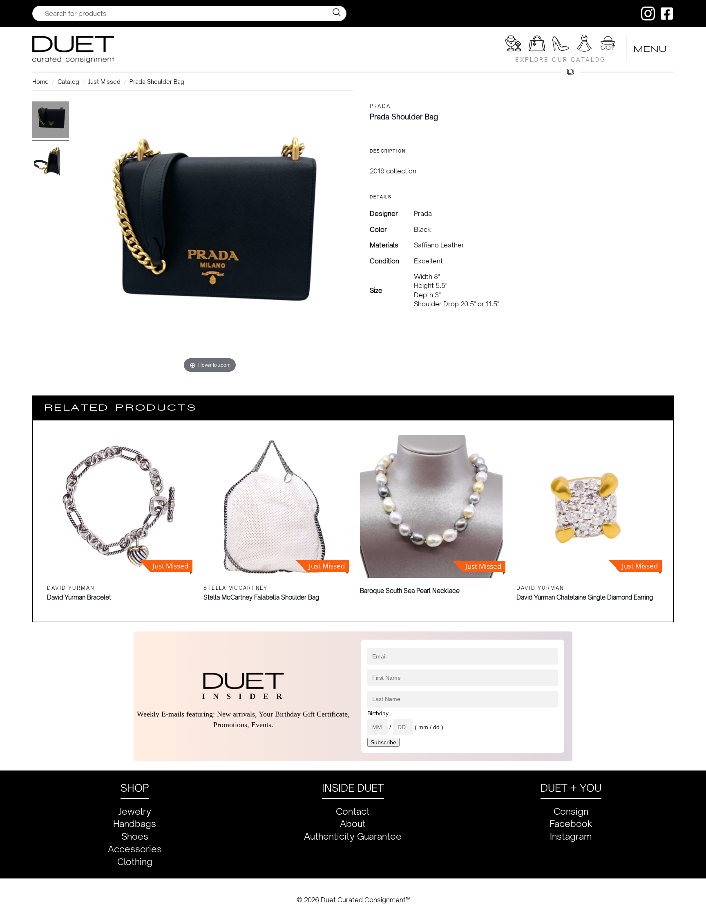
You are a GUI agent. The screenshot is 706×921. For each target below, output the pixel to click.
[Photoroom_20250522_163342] (50, 164)
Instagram (571, 836)
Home (40, 81)
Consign (571, 811)
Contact (353, 811)
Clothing (134, 861)
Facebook (571, 823)
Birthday (378, 713)
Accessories (135, 848)
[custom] (648, 13)
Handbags (134, 823)
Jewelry (134, 811)
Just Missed (104, 81)
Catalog (68, 81)
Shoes (134, 836)
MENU (650, 49)
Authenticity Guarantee (353, 836)
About (353, 823)
